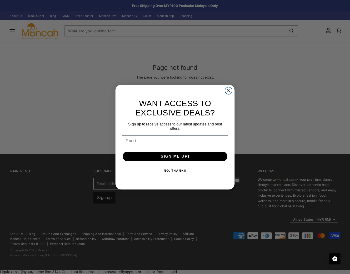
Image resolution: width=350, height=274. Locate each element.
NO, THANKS (175, 170)
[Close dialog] (228, 90)
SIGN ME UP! (175, 156)
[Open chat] (334, 258)
